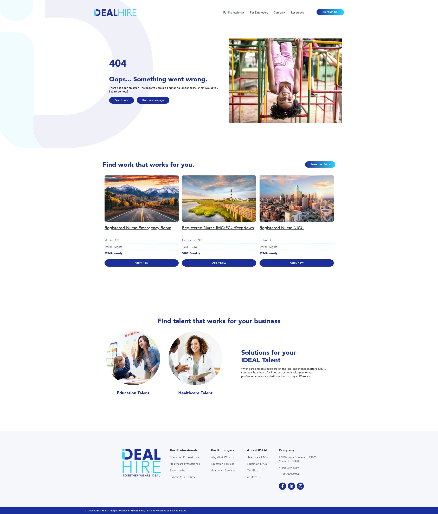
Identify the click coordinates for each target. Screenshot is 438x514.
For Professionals (233, 12)
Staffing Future (178, 510)
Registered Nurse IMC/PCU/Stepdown (218, 227)
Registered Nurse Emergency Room (138, 227)
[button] (330, 12)
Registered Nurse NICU (282, 227)
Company (280, 12)
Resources (297, 12)
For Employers (259, 12)
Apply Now (141, 262)
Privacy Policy (138, 510)
